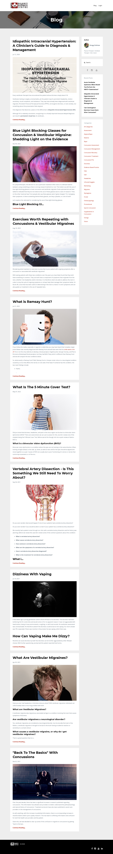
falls (85, 171)
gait (85, 175)
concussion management (92, 149)
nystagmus (87, 193)
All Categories (88, 127)
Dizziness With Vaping (32, 574)
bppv (85, 141)
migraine (87, 189)
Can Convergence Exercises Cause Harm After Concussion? (91, 110)
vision (86, 221)
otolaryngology (89, 200)
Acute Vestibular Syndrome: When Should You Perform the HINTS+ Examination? (92, 85)
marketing (87, 186)
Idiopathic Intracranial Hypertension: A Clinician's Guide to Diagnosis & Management (44, 45)
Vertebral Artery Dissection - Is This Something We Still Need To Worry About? (43, 473)
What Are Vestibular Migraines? (40, 658)
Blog (95, 5)
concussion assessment (91, 145)
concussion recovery (90, 153)
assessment (87, 130)
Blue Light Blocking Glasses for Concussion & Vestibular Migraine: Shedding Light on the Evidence (42, 135)
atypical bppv (88, 134)
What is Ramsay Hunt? (32, 302)
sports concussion (90, 208)
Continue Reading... (19, 120)
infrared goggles (89, 182)
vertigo (86, 218)
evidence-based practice (91, 167)
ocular (86, 197)
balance (86, 138)
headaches (87, 178)
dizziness (87, 164)
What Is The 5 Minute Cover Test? (41, 387)
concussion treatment (91, 156)
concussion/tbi (89, 160)
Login (100, 5)
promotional (88, 204)
